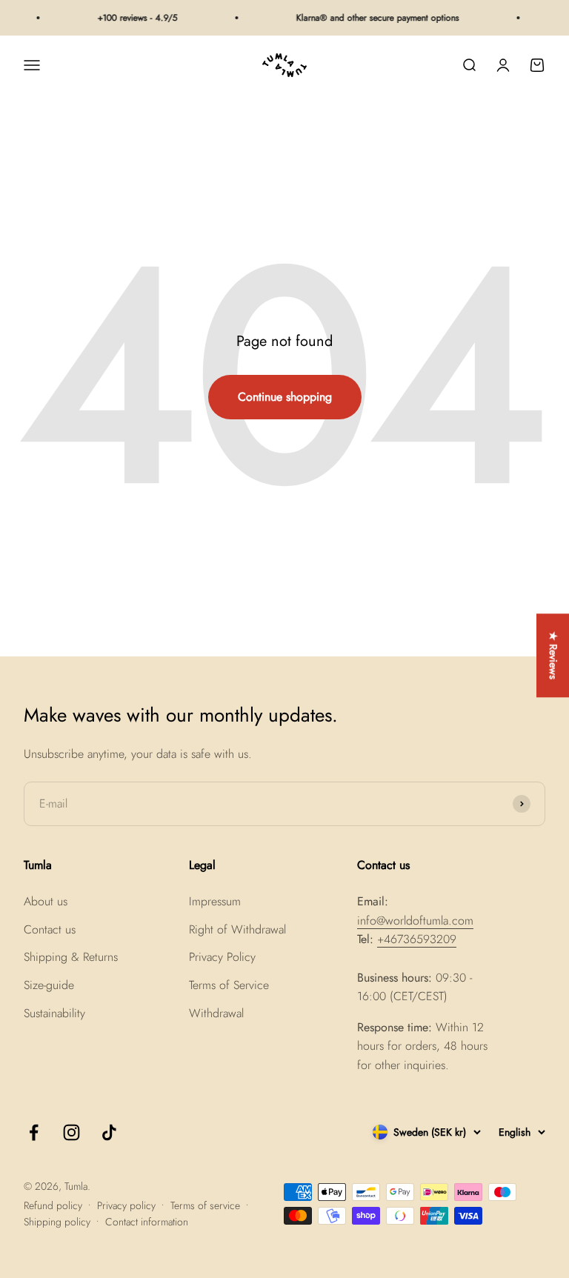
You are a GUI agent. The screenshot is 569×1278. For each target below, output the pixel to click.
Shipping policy (57, 1221)
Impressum (215, 901)
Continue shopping (285, 396)
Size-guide (49, 985)
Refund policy (53, 1205)
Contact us (50, 929)
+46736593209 (416, 939)
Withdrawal (216, 1013)
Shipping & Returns (71, 956)
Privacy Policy (222, 956)
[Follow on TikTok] (109, 1132)
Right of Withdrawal (237, 929)
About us (45, 901)
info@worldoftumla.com (415, 920)
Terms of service (205, 1205)
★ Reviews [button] (553, 655)
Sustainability (54, 1013)
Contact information (146, 1221)
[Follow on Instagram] (71, 1132)
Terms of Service (229, 985)
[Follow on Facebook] (34, 1132)
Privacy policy (126, 1205)
